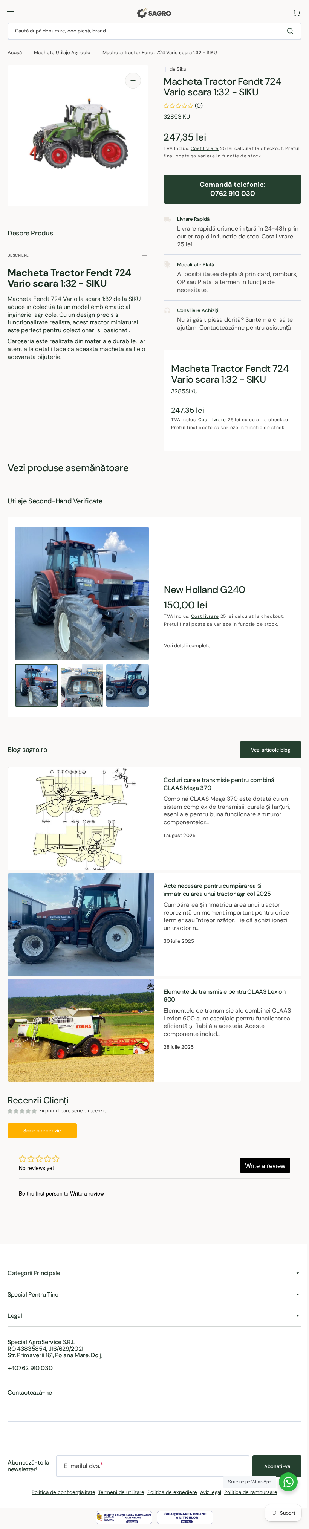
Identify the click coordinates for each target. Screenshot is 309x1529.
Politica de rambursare (248, 1494)
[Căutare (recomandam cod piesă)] (286, 31)
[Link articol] (152, 825)
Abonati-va (272, 1468)
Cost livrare (202, 148)
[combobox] (152, 31)
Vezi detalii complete (184, 653)
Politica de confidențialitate (61, 1494)
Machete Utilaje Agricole (62, 53)
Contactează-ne (30, 1394)
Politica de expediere (169, 1494)
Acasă (15, 53)
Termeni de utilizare (119, 1494)
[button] (10, 13)
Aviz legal (208, 1494)
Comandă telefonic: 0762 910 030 (229, 189)
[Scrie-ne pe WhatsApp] (282, 1481)
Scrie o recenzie (42, 1132)
